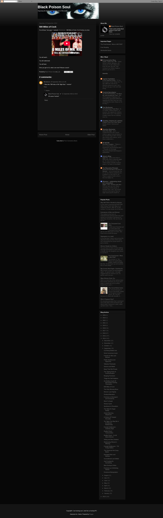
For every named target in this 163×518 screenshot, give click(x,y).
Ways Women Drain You (108, 278)
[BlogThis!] (67, 72)
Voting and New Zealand (111, 439)
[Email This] (65, 72)
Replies (48, 90)
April (105, 485)
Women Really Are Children (109, 246)
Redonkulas (62, 30)
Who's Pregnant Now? (107, 299)
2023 (104, 317)
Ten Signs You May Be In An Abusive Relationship (111, 423)
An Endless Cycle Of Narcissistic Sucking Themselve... (110, 382)
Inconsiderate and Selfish (111, 458)
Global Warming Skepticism (108, 413)
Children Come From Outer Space (112, 122)
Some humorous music (111, 353)
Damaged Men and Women (109, 455)
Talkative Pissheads (110, 364)
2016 (104, 333)
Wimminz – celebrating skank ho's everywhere (112, 182)
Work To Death (108, 401)
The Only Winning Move (111, 389)
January (106, 493)
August (106, 475)
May (105, 483)
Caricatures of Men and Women (110, 212)
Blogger (91, 514)
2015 (104, 336)
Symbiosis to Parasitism (111, 406)
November (107, 343)
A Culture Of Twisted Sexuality (110, 418)
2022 (104, 320)
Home (67, 135)
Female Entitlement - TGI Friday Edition (111, 447)
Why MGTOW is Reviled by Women (111, 202)
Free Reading (105, 47)
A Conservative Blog (109, 60)
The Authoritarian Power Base (111, 109)
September (107, 348)
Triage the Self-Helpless (111, 378)
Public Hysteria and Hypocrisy (109, 360)
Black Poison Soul (54, 7)
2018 (104, 328)
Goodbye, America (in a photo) (112, 120)
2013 (104, 496)
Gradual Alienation (109, 394)
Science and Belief (109, 366)
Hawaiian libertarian (109, 129)
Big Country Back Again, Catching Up (112, 268)
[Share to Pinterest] (72, 72)
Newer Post (43, 135)
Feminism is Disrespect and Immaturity (111, 397)
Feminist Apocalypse (109, 92)
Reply (45, 87)
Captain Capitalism (109, 79)
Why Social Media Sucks (115, 288)
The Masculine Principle (110, 168)
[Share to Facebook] (70, 72)
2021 (104, 323)
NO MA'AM (106, 143)
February (107, 491)
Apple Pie (105, 157)
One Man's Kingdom (108, 144)
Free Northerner (108, 107)
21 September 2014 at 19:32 (70, 94)
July (105, 478)
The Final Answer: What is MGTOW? (112, 44)
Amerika (105, 73)
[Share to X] (68, 72)
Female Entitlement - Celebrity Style (110, 427)
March (106, 488)
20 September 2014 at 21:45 (58, 82)
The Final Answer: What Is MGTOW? (115, 256)
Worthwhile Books (106, 50)
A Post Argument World (109, 80)
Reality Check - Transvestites (108, 432)
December (107, 340)
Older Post (91, 135)
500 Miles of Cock (109, 386)
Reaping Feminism (109, 376)
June (106, 480)
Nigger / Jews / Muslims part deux (112, 184)
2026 (104, 315)
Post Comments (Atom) (70, 141)
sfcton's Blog (107, 156)
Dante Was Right (107, 131)
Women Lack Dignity (110, 392)
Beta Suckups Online (110, 465)
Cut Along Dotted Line (110, 350)
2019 (104, 325)
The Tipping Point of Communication (110, 372)
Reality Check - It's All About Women (110, 436)
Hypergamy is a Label (107, 236)
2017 (104, 330)
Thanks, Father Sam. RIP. (110, 61)
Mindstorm (47, 82)
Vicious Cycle (108, 403)
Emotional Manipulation (111, 472)
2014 (104, 338)
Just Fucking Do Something (108, 462)
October (106, 345)
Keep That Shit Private (110, 369)
